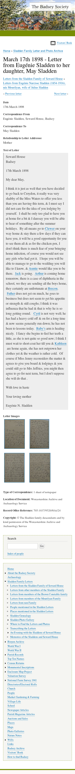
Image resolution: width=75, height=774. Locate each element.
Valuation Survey (17, 676)
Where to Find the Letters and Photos (30, 624)
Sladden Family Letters (20, 581)
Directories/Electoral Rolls (22, 684)
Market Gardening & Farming (23, 697)
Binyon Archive (16, 641)
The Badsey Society (50, 6)
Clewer (50, 228)
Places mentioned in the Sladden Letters (31, 611)
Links (11, 744)
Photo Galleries (16, 731)
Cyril (37, 313)
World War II (14, 650)
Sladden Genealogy (20, 615)
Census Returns (16, 663)
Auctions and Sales (18, 718)
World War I (14, 646)
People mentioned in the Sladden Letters (32, 607)
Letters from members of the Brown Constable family (39, 594)
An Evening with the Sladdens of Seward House (35, 632)
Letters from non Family (23, 602)
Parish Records (16, 654)
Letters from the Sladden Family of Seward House (33, 79)
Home (6, 51)
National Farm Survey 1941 (22, 680)
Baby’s (40, 328)
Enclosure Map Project (20, 671)
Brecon (53, 288)
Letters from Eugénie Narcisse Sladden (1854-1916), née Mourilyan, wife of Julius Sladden (34, 85)
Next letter (60, 93)
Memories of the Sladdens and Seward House (34, 637)
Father (11, 293)
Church (11, 688)
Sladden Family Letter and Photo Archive (38, 51)
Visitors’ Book (15, 752)
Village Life (14, 701)
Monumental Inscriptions (21, 667)
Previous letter (13, 93)
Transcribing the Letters (23, 628)
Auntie (33, 268)
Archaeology (14, 577)
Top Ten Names (16, 659)
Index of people (16, 553)
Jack (18, 273)
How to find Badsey (18, 757)
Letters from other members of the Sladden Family (37, 590)
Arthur (39, 273)
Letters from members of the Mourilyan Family (35, 598)
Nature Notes (15, 735)
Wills (11, 740)
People (11, 693)
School (11, 705)
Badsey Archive (16, 748)
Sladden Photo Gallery (22, 620)
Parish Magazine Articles (21, 714)
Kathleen (60, 343)
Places (11, 722)
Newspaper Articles (18, 710)
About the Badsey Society (21, 573)
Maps (10, 727)
